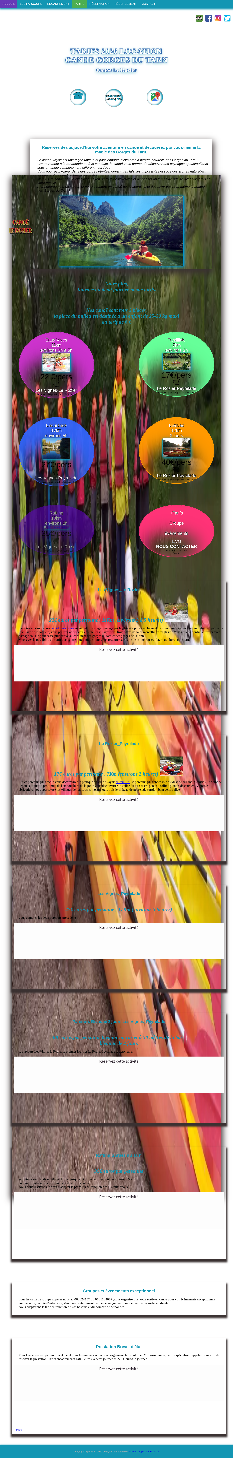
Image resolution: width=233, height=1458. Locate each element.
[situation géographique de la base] (154, 101)
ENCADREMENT (58, 3)
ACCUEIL (9, 3)
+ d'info (18, 1429)
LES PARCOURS (31, 3)
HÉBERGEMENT (126, 3)
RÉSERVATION (99, 3)
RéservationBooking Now (114, 97)
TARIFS (79, 3)
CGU (149, 1451)
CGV (156, 1451)
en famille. (123, 782)
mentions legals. (137, 1451)
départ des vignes (63, 628)
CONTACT (148, 3)
